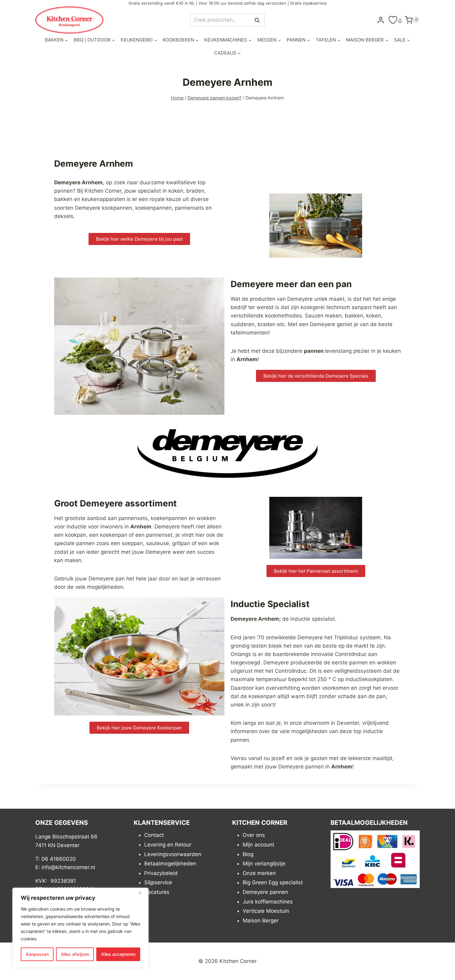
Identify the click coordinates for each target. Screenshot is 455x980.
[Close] (142, 893)
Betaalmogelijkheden (170, 863)
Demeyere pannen (265, 892)
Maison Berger (261, 920)
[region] (80, 928)
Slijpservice (158, 882)
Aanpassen (37, 954)
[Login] (381, 20)
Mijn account (258, 845)
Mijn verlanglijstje (264, 863)
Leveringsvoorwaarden (172, 854)
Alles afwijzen (75, 954)
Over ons (254, 835)
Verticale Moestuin (266, 911)
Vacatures (156, 892)
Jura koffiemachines (268, 902)
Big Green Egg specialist (273, 882)
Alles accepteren (118, 954)
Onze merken (259, 873)
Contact (154, 835)
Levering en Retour (167, 845)
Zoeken (259, 20)
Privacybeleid (161, 873)
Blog (248, 854)
